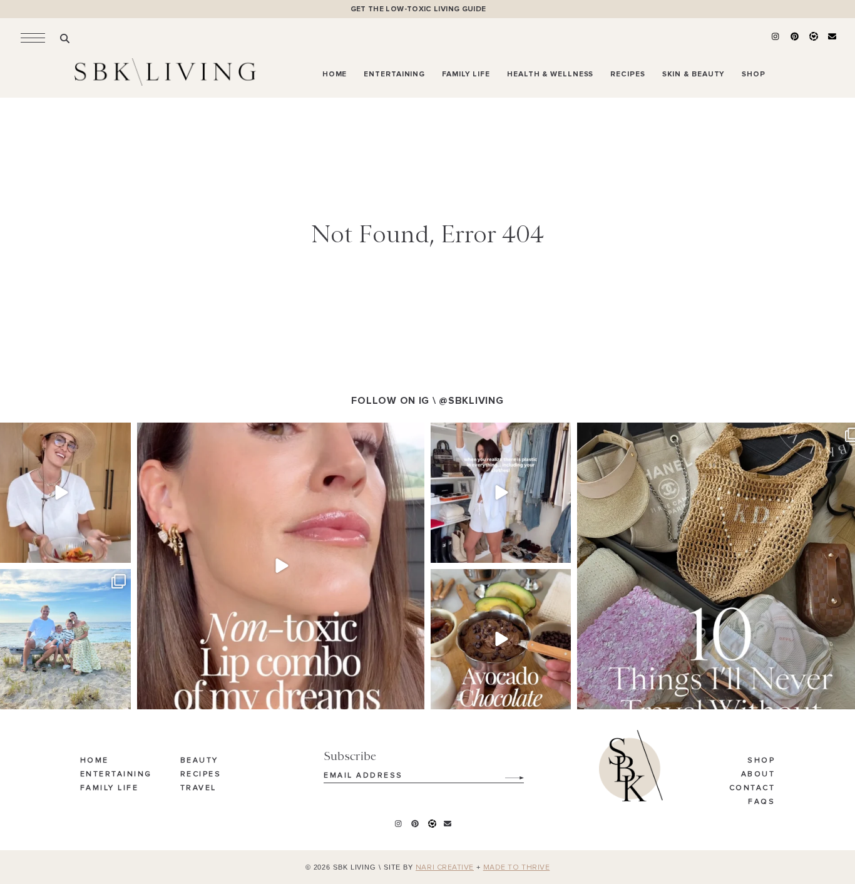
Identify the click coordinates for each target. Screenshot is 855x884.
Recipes (201, 774)
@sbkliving (471, 400)
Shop (761, 760)
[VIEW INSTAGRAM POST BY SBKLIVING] (120, 551)
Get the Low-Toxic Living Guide (418, 9)
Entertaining (116, 774)
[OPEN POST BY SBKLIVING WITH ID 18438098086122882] (501, 493)
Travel (198, 788)
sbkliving (59, 433)
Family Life (109, 788)
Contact (752, 788)
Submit (507, 773)
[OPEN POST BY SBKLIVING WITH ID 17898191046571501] (280, 566)
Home (94, 760)
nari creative (445, 867)
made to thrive (516, 867)
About (758, 774)
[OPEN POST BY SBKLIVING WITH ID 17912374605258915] (501, 639)
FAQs (761, 802)
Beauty (199, 760)
